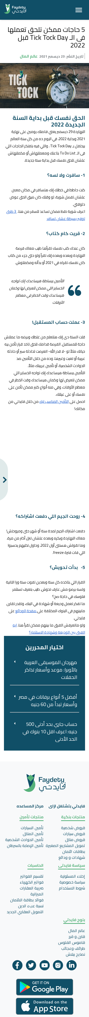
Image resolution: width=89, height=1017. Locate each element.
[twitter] (31, 966)
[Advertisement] (44, 458)
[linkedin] (72, 966)
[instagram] (58, 966)
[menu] (78, 10)
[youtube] (45, 966)
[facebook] (17, 966)
